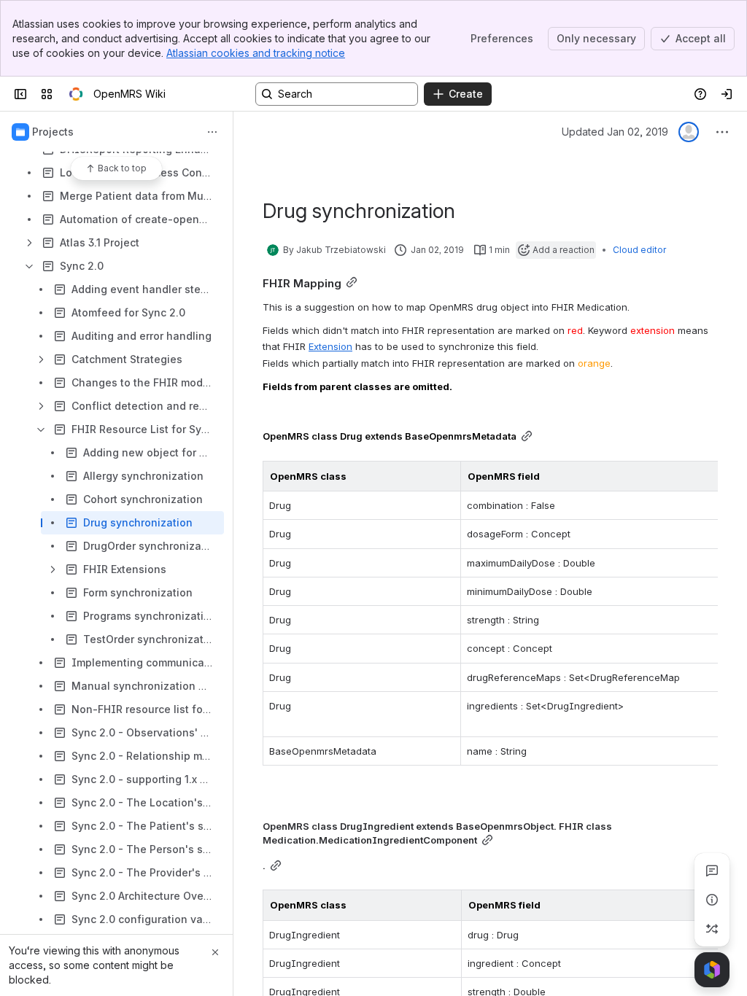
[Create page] (712, 929)
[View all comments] (712, 870)
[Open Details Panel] (712, 899)
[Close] (215, 952)
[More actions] (212, 132)
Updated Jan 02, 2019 (615, 131)
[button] (446, 476)
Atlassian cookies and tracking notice (255, 53)
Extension (330, 346)
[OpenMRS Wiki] (76, 94)
